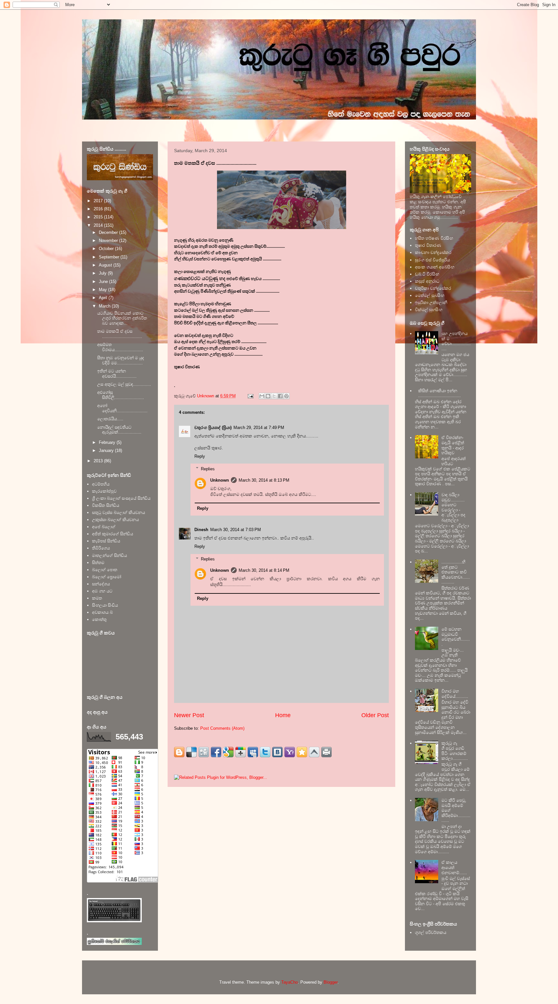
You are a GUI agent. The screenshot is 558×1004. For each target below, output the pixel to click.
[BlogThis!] (268, 396)
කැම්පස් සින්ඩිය (106, 541)
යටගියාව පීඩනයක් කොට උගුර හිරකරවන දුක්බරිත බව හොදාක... (122, 318)
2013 (99, 460)
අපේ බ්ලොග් (103, 526)
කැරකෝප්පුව (104, 491)
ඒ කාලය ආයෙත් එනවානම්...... (454, 867)
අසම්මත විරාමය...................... (120, 347)
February (108, 442)
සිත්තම (98, 562)
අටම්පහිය (100, 484)
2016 (99, 208)
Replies (208, 468)
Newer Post (189, 715)
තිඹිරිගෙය (101, 548)
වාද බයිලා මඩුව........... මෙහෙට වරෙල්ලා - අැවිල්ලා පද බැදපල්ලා (453, 507)
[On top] (314, 752)
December (109, 232)
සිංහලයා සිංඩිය (105, 605)
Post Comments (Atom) (222, 728)
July (103, 273)
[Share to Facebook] (280, 396)
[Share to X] (274, 396)
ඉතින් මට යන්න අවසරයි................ (117, 374)
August (106, 265)
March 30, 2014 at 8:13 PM (264, 480)
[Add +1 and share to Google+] (240, 752)
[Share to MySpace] (253, 752)
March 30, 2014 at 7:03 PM (235, 529)
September (109, 257)
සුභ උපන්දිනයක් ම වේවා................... (456, 341)
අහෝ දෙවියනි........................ (122, 408)
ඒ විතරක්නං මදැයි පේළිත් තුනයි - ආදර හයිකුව (452, 445)
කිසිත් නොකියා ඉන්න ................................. (439, 393)
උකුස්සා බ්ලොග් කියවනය (115, 519)
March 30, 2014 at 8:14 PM (264, 570)
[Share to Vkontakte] (277, 752)
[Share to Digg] (204, 752)
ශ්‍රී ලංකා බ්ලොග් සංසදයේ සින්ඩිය (121, 498)
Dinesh (201, 529)
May (103, 289)
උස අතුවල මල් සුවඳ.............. (124, 384)
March (105, 306)
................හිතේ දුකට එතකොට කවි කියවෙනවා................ (455, 572)
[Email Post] (250, 395)
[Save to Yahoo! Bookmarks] (289, 752)
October (107, 248)
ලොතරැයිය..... (110, 418)
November (109, 240)
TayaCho (289, 982)
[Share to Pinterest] (286, 396)
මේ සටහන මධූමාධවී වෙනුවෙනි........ (455, 637)
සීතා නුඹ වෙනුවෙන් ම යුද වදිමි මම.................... (120, 360)
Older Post (375, 715)
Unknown (219, 480)
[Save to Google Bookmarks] (228, 752)
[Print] (326, 752)
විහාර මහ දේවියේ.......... (454, 694)
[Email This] (262, 396)
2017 (99, 200)
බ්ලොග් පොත (104, 569)
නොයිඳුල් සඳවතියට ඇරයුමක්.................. (119, 430)
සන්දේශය (101, 583)
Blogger (330, 982)
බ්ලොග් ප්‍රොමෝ (106, 576)
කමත (97, 598)
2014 (99, 225)
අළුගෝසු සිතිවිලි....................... (120, 395)
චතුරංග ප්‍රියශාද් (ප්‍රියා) (213, 427)
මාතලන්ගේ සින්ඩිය (109, 555)
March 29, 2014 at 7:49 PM (258, 427)
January (107, 450)
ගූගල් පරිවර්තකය (430, 932)
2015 (99, 216)
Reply (199, 456)
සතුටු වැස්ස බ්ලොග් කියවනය (118, 512)
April (103, 297)
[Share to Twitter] (265, 752)
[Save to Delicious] (191, 752)
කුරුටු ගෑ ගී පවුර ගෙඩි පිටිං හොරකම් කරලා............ (454, 751)
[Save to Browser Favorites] (302, 752)
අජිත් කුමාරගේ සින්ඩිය (112, 533)
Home (283, 715)
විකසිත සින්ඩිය (105, 505)
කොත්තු (99, 619)
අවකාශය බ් (102, 612)
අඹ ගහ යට (102, 591)
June (104, 281)
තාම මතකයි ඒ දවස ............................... (119, 334)
